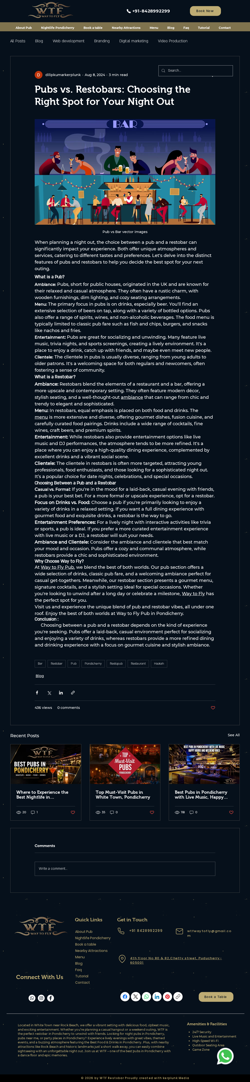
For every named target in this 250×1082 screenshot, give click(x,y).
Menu (80, 957)
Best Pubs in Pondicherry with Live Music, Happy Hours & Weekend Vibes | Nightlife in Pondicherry (201, 795)
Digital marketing (133, 41)
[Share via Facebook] (37, 692)
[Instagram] (41, 998)
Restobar (56, 664)
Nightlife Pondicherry (92, 938)
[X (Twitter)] (135, 996)
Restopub (116, 664)
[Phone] (121, 931)
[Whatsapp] (32, 998)
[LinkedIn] (157, 996)
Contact (82, 982)
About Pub (84, 931)
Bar (40, 664)
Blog (39, 41)
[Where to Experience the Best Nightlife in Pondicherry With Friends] (45, 764)
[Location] (122, 959)
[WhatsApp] (146, 996)
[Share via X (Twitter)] (49, 692)
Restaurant (138, 664)
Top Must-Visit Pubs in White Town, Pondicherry (123, 795)
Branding (102, 41)
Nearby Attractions (91, 950)
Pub (73, 664)
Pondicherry (93, 664)
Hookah (159, 664)
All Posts (17, 41)
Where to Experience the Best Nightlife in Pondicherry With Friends (43, 795)
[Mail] (179, 931)
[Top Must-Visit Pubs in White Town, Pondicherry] (125, 764)
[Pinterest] (167, 996)
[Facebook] (50, 998)
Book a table (85, 944)
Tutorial (81, 976)
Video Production (173, 41)
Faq (78, 969)
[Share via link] (73, 692)
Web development (68, 41)
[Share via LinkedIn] (61, 692)
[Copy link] (178, 996)
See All (234, 735)
